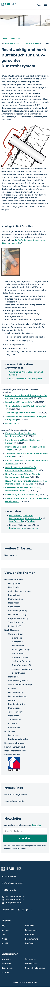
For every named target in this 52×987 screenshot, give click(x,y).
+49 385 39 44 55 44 (15, 896)
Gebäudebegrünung (17, 610)
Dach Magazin (11, 630)
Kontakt (5, 972)
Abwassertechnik (33, 518)
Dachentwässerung (17, 614)
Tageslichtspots (15, 712)
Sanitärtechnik (16, 521)
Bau (3, 925)
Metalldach (13, 587)
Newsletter (6, 959)
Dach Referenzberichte (15, 750)
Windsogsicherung (21, 649)
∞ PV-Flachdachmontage (20, 684)
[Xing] (32, 909)
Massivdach (13, 715)
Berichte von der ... (13, 754)
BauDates (29, 934)
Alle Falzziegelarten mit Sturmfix (20, 412)
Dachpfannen (14, 583)
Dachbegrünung (15, 692)
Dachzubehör (15, 515)
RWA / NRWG (14, 626)
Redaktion (15, 38)
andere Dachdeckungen (19, 591)
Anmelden (6, 963)
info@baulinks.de (14, 902)
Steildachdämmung (21, 661)
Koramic (9, 555)
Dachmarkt (9, 731)
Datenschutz (31, 963)
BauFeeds (29, 943)
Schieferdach (18, 645)
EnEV (11, 378)
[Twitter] (19, 909)
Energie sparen (35, 378)
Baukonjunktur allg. (18, 739)
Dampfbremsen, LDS (21, 665)
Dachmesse (13, 735)
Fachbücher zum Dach (15, 747)
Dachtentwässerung (17, 696)
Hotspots (29, 925)
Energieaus (21, 378)
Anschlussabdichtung (22, 669)
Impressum (30, 959)
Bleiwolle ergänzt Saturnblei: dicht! (21, 494)
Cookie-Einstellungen (35, 968)
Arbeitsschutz (14, 719)
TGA (3, 934)
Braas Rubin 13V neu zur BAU (18, 402)
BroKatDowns (31, 939)
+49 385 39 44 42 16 (15, 899)
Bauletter (36, 825)
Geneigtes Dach (15, 634)
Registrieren (7, 968)
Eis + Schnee (14, 727)
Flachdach (13, 688)
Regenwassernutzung (18, 618)
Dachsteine (17, 641)
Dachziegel (28, 515)
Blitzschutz (13, 723)
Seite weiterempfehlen (14, 801)
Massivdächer (14, 603)
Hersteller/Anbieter (13, 579)
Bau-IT (4, 943)
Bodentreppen (18, 673)
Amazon (34, 528)
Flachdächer (14, 606)
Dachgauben (14, 708)
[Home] (25, 870)
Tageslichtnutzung (16, 622)
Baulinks (4, 38)
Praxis (4, 939)
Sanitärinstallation (17, 528)
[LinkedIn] (28, 909)
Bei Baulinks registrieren (15, 794)
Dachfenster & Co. (16, 704)
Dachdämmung (16, 518)
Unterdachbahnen (20, 657)
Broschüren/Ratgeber (14, 743)
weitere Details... (12, 423)
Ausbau (5, 930)
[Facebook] (23, 909)
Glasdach (12, 700)
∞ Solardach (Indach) (18, 680)
